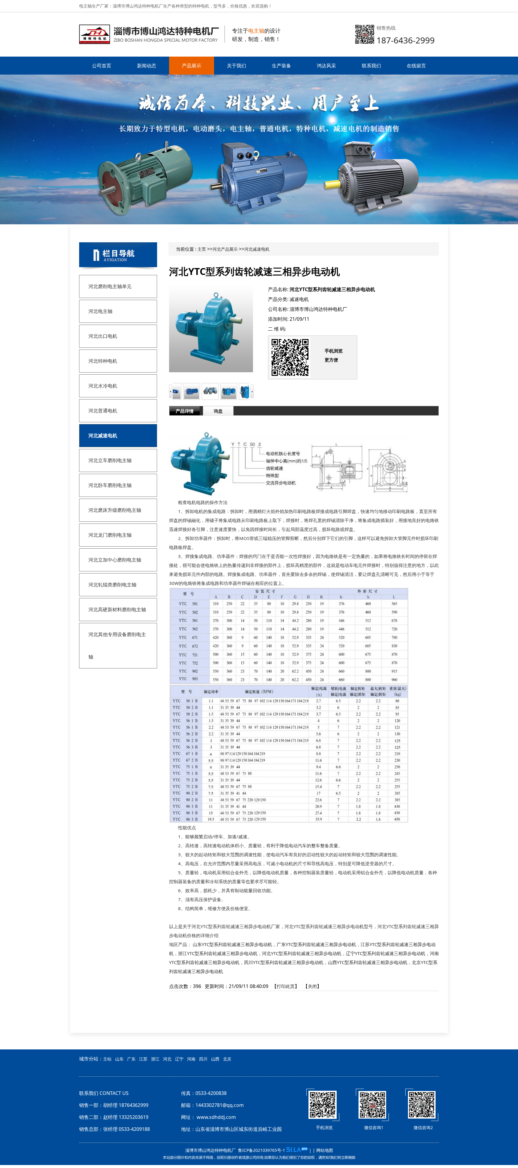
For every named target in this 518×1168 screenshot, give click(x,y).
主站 (107, 1059)
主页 (202, 249)
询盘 (218, 411)
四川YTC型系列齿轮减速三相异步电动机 (283, 962)
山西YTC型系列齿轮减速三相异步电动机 (367, 962)
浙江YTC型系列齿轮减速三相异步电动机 (218, 953)
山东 (119, 1059)
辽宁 (179, 1059)
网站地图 (324, 1150)
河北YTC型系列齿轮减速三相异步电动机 (301, 953)
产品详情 (185, 411)
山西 (215, 1059)
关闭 (312, 986)
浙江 (155, 1059)
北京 (227, 1059)
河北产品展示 (225, 249)
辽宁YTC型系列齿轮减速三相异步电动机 (385, 953)
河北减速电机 (256, 249)
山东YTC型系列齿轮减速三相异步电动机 (232, 944)
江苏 (143, 1059)
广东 (131, 1059)
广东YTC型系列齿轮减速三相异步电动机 (316, 944)
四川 (203, 1059)
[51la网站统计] (297, 1150)
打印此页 (286, 986)
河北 (167, 1059)
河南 (191, 1059)
